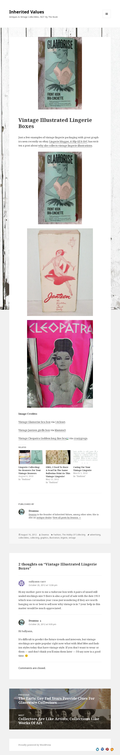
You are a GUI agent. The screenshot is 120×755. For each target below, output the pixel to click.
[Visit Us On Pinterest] (107, 749)
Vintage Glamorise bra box (34, 422)
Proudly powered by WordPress (34, 744)
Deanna (33, 514)
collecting (34, 537)
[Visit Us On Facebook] (102, 749)
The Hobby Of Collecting (73, 534)
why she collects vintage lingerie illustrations (65, 145)
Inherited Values (26, 12)
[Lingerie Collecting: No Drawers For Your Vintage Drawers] (30, 457)
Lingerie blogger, (68, 141)
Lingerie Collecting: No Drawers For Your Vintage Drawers (29, 470)
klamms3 (60, 430)
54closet (60, 422)
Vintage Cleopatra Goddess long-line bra (42, 438)
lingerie (64, 537)
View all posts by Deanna (66, 517)
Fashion (57, 534)
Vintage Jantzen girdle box (34, 430)
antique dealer (44, 517)
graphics (44, 537)
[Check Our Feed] (112, 749)
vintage (72, 537)
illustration (54, 537)
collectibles (23, 537)
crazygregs (80, 438)
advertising (95, 534)
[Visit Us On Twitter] (97, 749)
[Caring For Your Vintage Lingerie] (85, 457)
